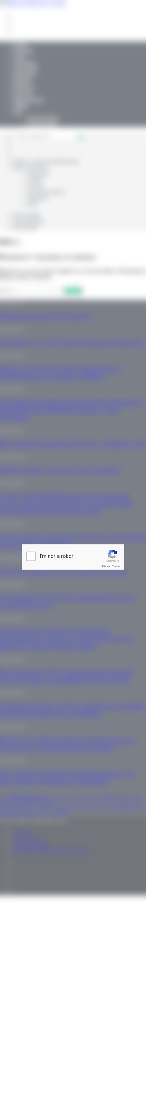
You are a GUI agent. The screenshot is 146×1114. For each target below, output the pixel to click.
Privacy (106, 566)
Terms (116, 566)
